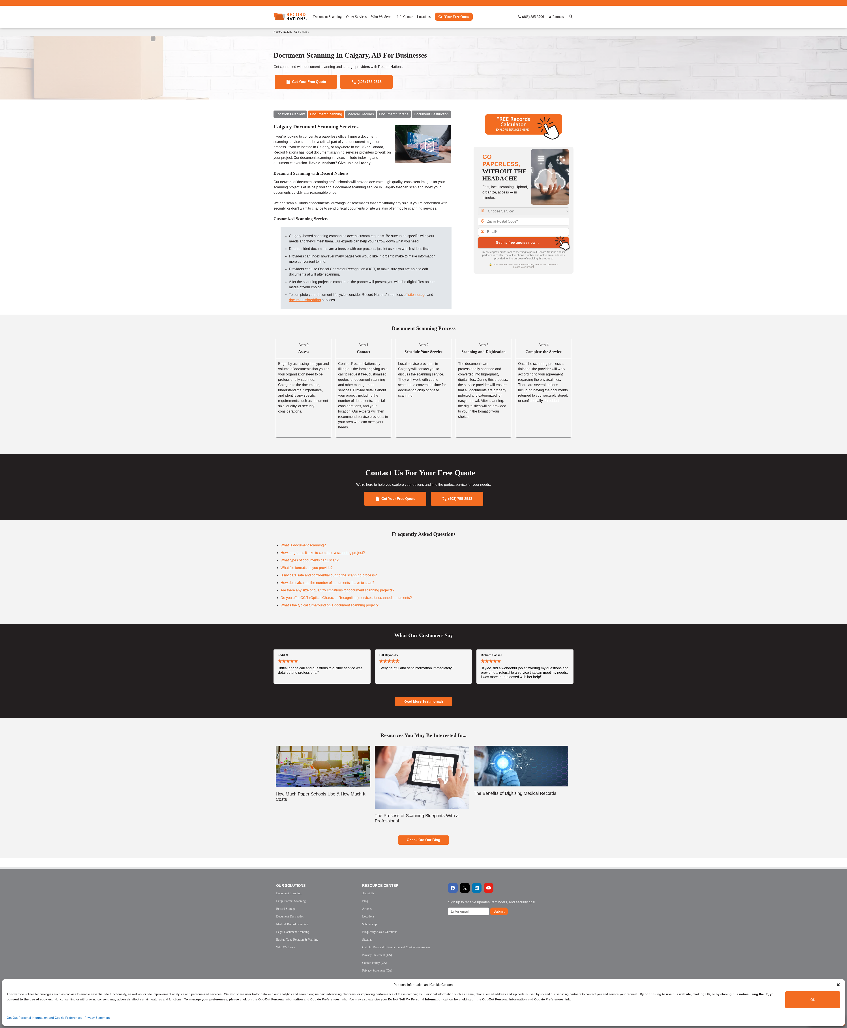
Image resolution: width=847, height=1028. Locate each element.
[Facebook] (453, 888)
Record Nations (283, 31)
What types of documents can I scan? (310, 560)
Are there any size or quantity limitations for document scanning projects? (337, 590)
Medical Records (360, 114)
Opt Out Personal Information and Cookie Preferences (44, 1017)
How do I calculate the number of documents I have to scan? (327, 583)
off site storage (415, 294)
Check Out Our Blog (423, 840)
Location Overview (290, 114)
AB (296, 31)
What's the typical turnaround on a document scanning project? (330, 605)
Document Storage (394, 114)
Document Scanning (326, 114)
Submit (498, 911)
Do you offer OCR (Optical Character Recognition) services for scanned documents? (346, 598)
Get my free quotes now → (518, 242)
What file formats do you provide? (307, 568)
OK (812, 1000)
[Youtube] (488, 888)
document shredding (305, 300)
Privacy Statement (97, 1017)
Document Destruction (431, 114)
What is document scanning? (303, 545)
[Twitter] (465, 888)
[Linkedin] (477, 888)
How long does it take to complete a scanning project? (323, 553)
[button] (838, 985)
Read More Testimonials (423, 701)
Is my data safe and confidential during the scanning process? (329, 575)
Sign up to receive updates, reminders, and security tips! (491, 902)
